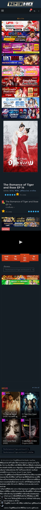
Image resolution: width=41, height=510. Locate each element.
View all (36, 387)
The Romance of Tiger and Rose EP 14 (16, 449)
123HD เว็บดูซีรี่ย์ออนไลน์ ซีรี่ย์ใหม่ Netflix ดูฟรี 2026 (20, 3)
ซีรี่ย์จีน (17, 191)
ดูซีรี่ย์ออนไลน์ (24, 191)
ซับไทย (12, 191)
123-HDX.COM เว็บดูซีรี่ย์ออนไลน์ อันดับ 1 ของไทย (19, 460)
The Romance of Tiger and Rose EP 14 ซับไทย (18, 452)
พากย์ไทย (33, 191)
